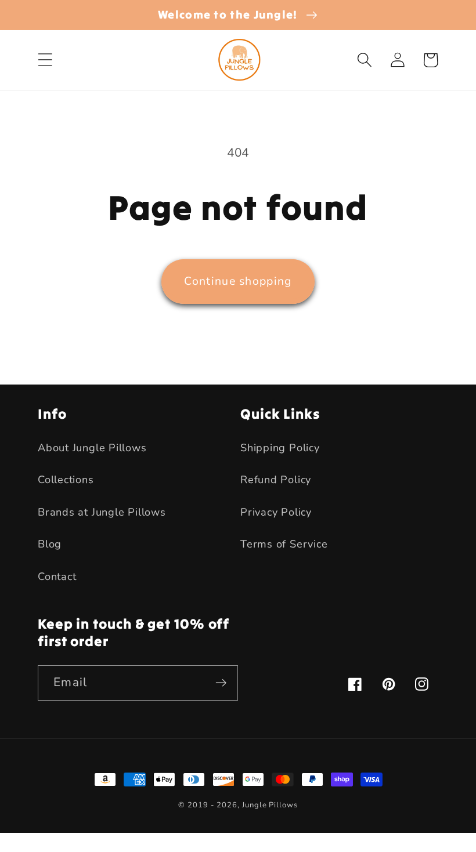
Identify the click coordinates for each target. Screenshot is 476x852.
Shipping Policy (280, 448)
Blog (50, 544)
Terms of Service (283, 544)
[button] (45, 60)
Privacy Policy (276, 512)
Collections (66, 480)
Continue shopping (237, 281)
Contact (57, 576)
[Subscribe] (220, 683)
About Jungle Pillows (92, 448)
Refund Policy (275, 480)
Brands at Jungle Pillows (102, 512)
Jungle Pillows (270, 805)
